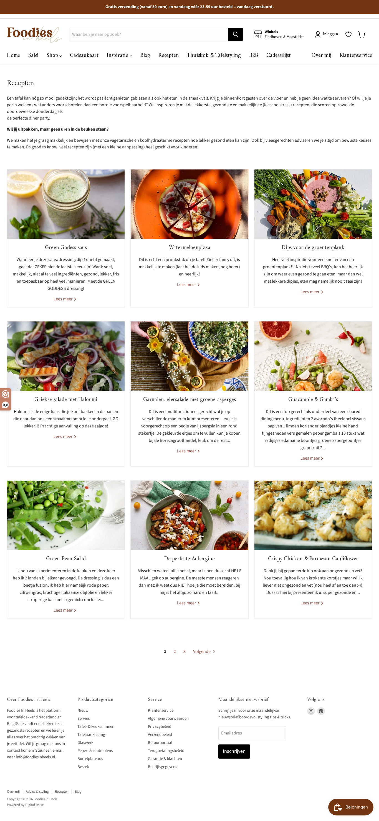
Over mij (321, 55)
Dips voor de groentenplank (313, 248)
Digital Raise (34, 804)
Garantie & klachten (165, 759)
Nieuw (83, 710)
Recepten (168, 55)
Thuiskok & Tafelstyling (214, 55)
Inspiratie (118, 55)
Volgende (202, 651)
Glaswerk (85, 743)
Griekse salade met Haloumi (65, 400)
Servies (83, 718)
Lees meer (64, 299)
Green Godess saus (66, 248)
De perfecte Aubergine (189, 559)
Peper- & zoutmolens (95, 751)
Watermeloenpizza (189, 248)
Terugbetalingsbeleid (166, 751)
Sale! (33, 55)
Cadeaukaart (84, 55)
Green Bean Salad (66, 559)
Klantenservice (356, 55)
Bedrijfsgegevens (162, 767)
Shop (53, 55)
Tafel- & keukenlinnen (95, 726)
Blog (145, 55)
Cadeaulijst (278, 55)
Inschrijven (234, 751)
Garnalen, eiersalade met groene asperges (189, 400)
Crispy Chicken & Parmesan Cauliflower (313, 559)
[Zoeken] (235, 34)
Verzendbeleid (160, 735)
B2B (253, 55)
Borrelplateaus (90, 759)
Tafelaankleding (91, 735)
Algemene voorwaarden (168, 718)
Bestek (83, 767)
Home (13, 55)
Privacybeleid (159, 726)
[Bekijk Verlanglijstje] (348, 34)
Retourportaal (160, 743)
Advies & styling (37, 791)
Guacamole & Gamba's (313, 400)
